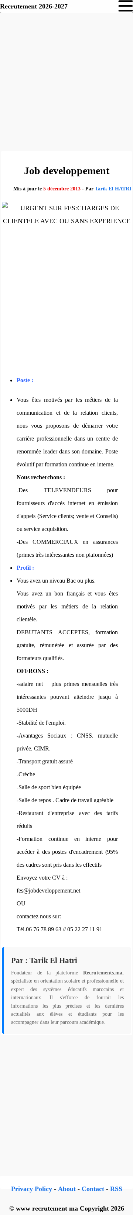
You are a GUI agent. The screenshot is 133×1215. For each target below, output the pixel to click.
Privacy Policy (31, 1188)
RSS (116, 1188)
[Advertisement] (66, 81)
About (67, 1188)
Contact (93, 1188)
